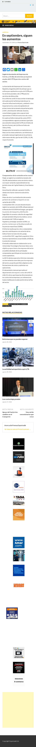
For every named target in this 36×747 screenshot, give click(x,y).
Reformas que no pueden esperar (15, 339)
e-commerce (23, 304)
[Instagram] (33, 5)
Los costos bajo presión (11, 399)
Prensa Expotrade (23, 42)
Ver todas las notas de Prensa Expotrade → (17, 429)
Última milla (7, 306)
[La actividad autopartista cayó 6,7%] (18, 358)
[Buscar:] (18, 16)
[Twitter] (30, 5)
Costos (15, 304)
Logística (5, 32)
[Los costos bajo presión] (18, 388)
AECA (10, 304)
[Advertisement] (18, 710)
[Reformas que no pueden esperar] (18, 328)
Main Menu (9, 25)
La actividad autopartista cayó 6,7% (15, 369)
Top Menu (7, 1)
